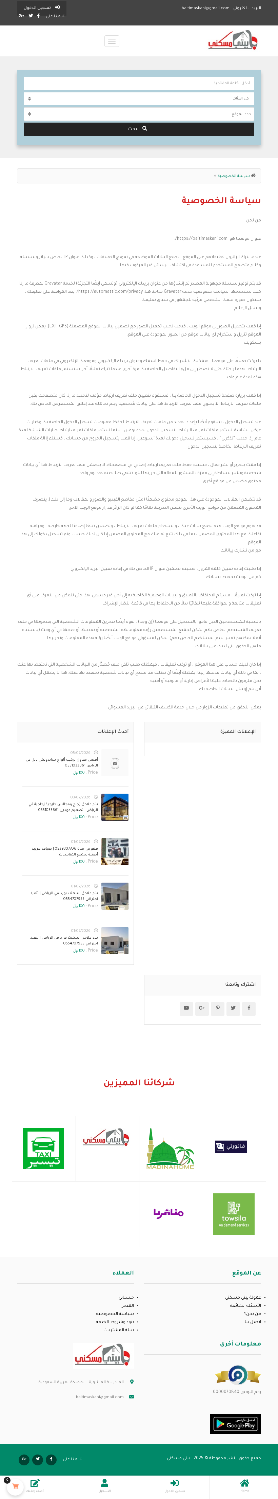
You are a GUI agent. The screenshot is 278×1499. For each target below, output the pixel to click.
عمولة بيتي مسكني (243, 1298)
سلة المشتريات (118, 1330)
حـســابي (126, 1298)
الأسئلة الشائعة (245, 1306)
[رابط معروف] (238, 1375)
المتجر (128, 1306)
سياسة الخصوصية (115, 1314)
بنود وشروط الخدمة (115, 1322)
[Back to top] (22, 1456)
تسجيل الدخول (38, 8)
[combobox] (139, 114)
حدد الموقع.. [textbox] (240, 114)
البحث (134, 129)
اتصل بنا (253, 1322)
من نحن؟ (252, 1314)
